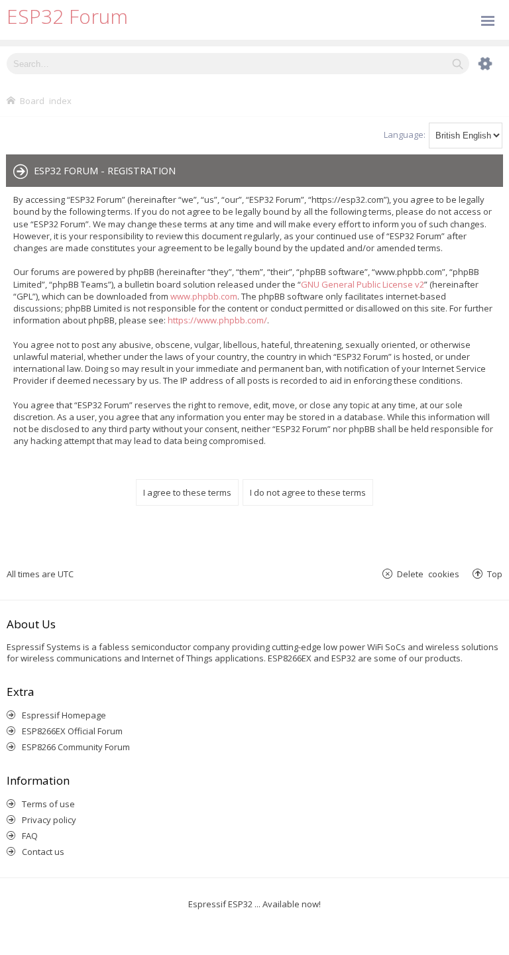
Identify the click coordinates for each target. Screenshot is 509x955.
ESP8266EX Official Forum (72, 731)
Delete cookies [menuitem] (428, 573)
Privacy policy (49, 820)
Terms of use (48, 804)
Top (494, 573)
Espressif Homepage (64, 715)
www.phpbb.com (203, 296)
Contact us (43, 852)
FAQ (30, 836)
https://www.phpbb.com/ (217, 320)
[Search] (457, 63)
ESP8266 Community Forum (76, 747)
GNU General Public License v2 (362, 284)
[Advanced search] (478, 63)
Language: (404, 134)
